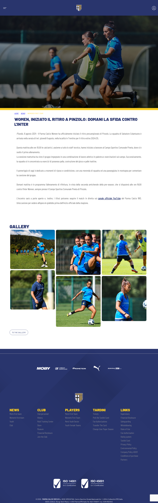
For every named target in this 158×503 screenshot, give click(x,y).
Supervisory (125, 413)
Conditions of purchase (129, 455)
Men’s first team (16, 413)
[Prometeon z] (79, 368)
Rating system (126, 436)
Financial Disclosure (45, 432)
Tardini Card (125, 440)
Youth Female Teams (73, 425)
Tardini (99, 410)
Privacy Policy (126, 444)
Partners (124, 459)
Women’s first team (17, 417)
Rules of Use (125, 429)
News (23, 113)
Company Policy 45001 (129, 452)
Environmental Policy (129, 448)
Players (72, 410)
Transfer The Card (100, 425)
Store (39, 425)
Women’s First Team (72, 417)
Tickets (95, 413)
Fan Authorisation (127, 432)
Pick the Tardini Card (101, 417)
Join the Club (42, 436)
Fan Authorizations (100, 421)
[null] (43, 368)
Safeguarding (126, 421)
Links (125, 410)
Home (16, 113)
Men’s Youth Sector (72, 421)
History (40, 417)
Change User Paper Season (103, 429)
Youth (12, 421)
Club (11, 425)
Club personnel (42, 413)
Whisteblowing (126, 425)
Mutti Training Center (45, 421)
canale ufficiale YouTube (109, 198)
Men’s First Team (71, 413)
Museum (40, 429)
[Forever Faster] (96, 368)
